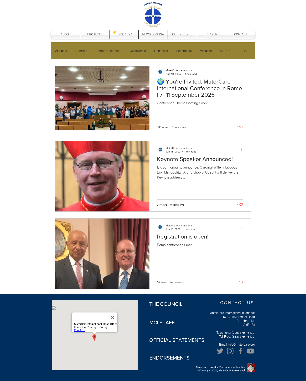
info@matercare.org (241, 344)
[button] (246, 51)
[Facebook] (240, 351)
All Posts (61, 51)
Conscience (138, 51)
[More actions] (242, 71)
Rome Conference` (108, 51)
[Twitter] (220, 351)
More (223, 51)
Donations (161, 51)
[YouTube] (250, 351)
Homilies (81, 51)
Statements (184, 51)
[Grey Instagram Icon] (230, 351)
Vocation (206, 51)
